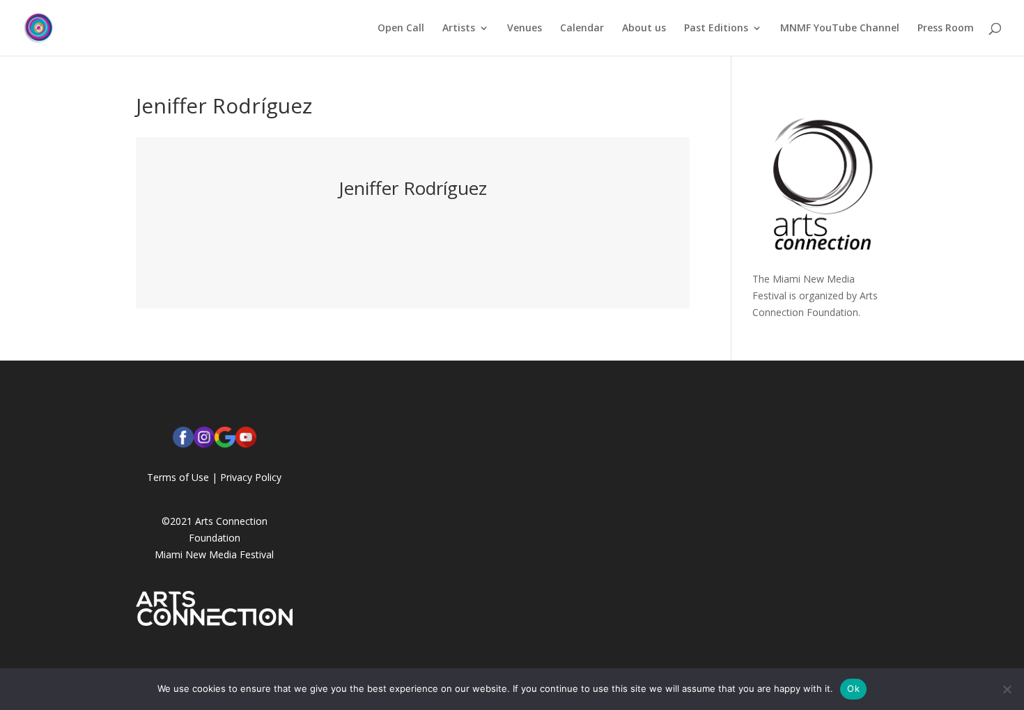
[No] (1007, 689)
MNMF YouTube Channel (839, 28)
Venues (524, 28)
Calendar (582, 28)
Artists (458, 28)
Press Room (945, 28)
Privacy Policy (250, 477)
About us (644, 28)
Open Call (401, 28)
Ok (853, 688)
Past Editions (716, 28)
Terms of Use (178, 477)
